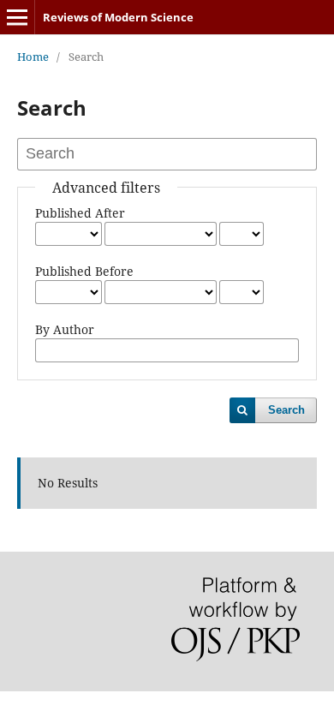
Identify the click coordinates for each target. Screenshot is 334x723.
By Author (64, 329)
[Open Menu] (17, 17)
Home (33, 56)
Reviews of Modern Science (118, 17)
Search (286, 409)
